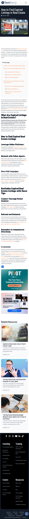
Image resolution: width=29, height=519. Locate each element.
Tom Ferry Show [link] (19, 493)
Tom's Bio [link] (15, 512)
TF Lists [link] (4, 462)
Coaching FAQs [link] (6, 470)
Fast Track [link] (18, 457)
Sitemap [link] (24, 517)
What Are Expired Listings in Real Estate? (15, 65)
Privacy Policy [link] (19, 515)
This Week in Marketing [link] (21, 504)
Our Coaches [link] (5, 458)
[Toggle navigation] (26, 2)
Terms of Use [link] (11, 515)
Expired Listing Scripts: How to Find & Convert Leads (14, 340)
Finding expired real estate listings (13, 253)
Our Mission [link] (21, 512)
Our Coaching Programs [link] (8, 447)
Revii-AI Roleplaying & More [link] (20, 452)
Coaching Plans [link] (6, 455)
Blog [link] (17, 489)
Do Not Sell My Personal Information (13, 517)
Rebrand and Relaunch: (12, 89)
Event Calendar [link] (6, 483)
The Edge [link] (5, 489)
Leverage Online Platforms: (13, 72)
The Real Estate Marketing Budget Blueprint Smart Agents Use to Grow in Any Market (14, 412)
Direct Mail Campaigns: (13, 77)
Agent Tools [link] (18, 483)
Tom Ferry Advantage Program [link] (7, 466)
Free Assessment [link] (6, 473)
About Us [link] (9, 512)
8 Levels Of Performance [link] (5, 451)
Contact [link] (22, 514)
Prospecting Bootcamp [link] (21, 460)
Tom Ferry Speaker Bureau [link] (7, 493)
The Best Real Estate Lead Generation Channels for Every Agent (14, 376)
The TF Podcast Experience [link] (19, 497)
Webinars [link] (18, 486)
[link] (9, 3)
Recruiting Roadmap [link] (20, 463)
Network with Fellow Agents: (14, 74)
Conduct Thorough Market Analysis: (15, 86)
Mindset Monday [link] (19, 501)
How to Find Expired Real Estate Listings (15, 68)
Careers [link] (16, 514)
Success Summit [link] (6, 486)
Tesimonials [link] (9, 514)
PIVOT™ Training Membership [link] (19, 447)
